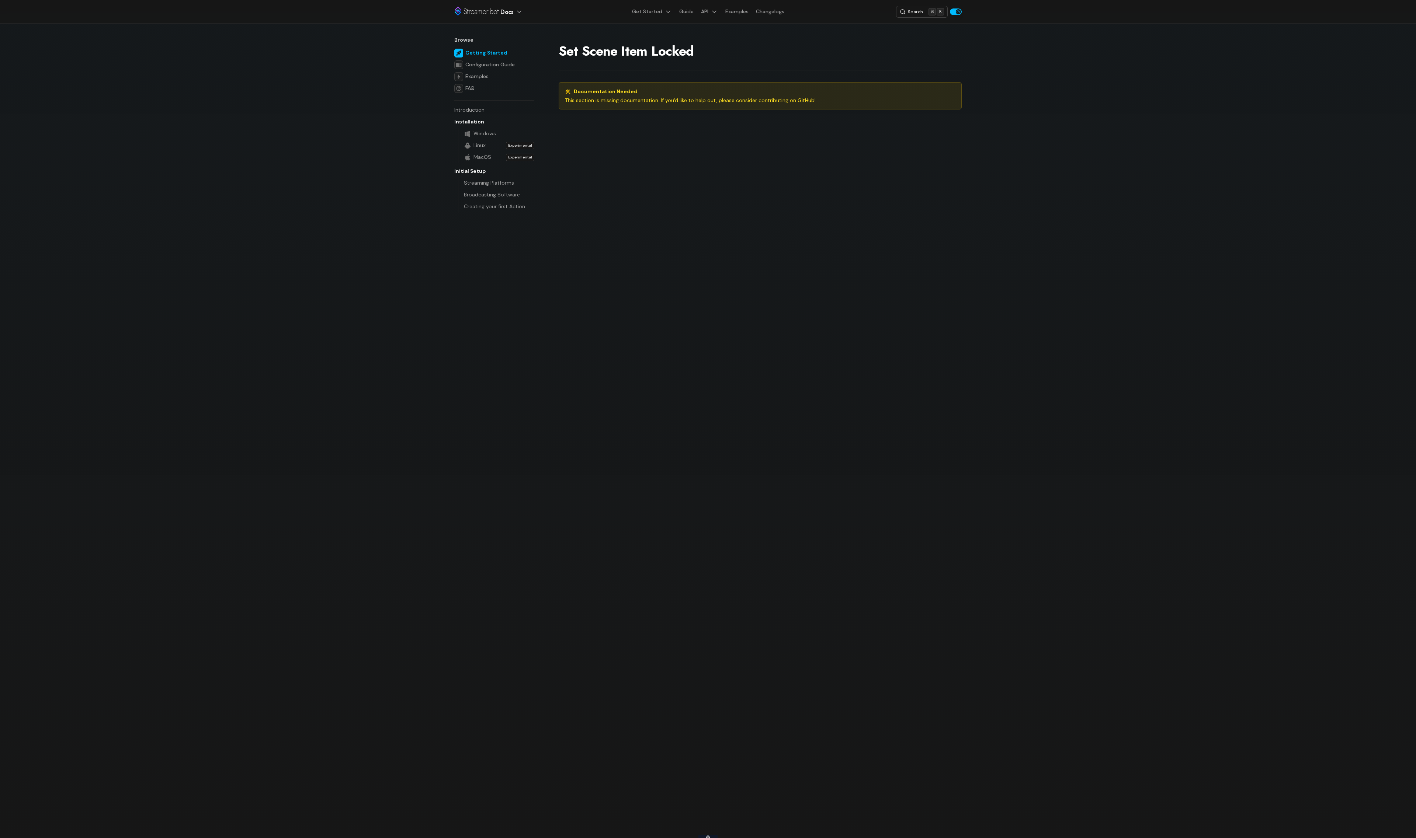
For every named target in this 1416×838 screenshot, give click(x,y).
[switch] (956, 11)
